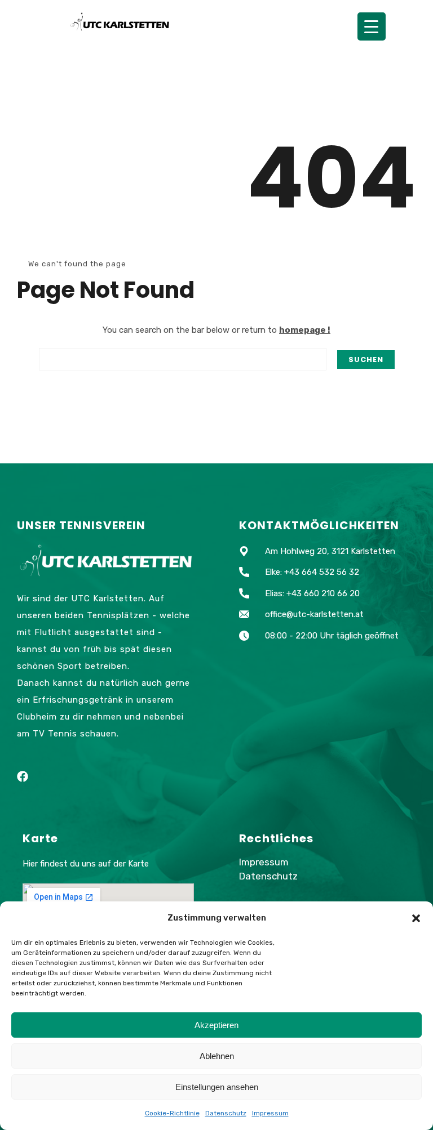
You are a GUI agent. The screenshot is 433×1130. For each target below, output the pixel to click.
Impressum (270, 1113)
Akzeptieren (216, 1025)
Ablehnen (217, 1056)
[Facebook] (22, 776)
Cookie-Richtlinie (172, 1113)
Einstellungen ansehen (216, 1087)
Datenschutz (225, 1113)
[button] (416, 918)
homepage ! (304, 330)
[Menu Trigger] (371, 26)
